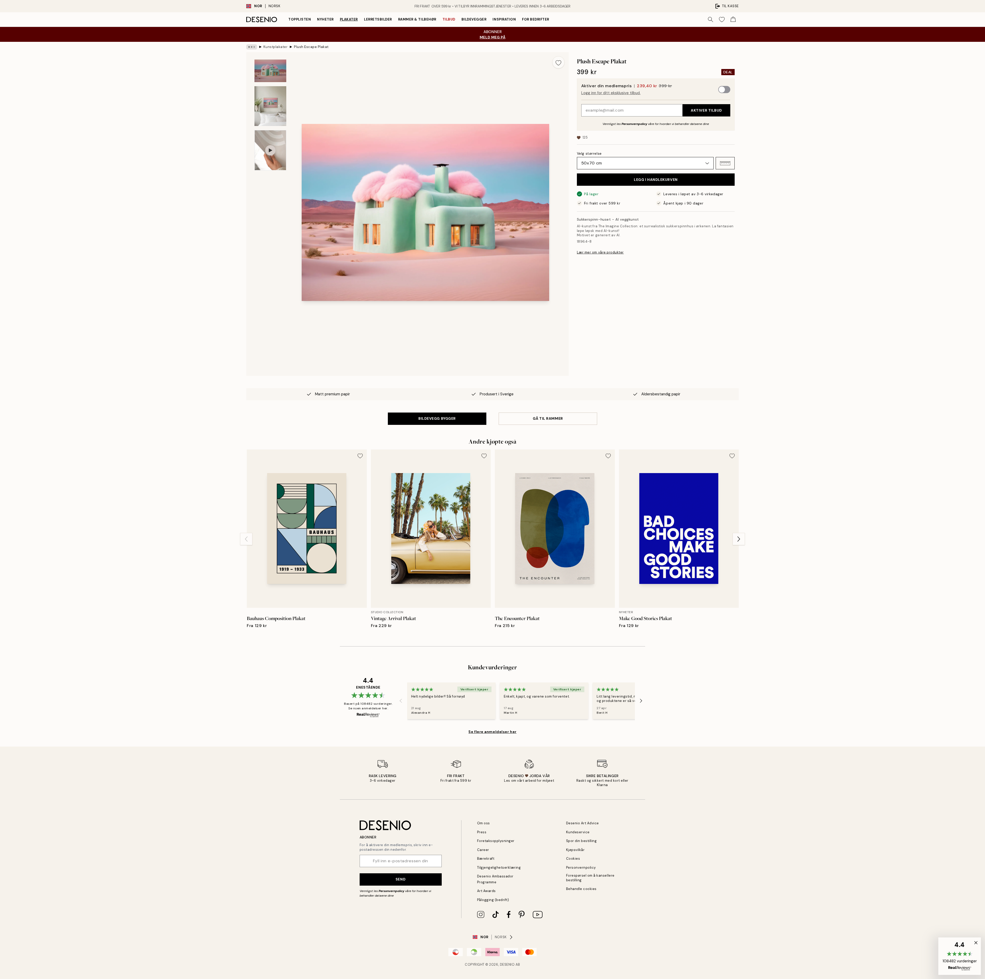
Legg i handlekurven (656, 179)
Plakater (349, 19)
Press (482, 832)
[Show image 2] (270, 106)
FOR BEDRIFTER (535, 19)
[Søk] (710, 19)
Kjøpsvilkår (575, 850)
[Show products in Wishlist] (721, 19)
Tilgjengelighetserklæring (499, 867)
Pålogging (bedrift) (493, 900)
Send (401, 879)
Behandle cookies (581, 889)
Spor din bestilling (581, 841)
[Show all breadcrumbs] (251, 47)
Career (483, 850)
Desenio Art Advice (582, 823)
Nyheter (325, 19)
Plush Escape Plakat (311, 47)
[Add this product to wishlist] (558, 62)
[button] (725, 163)
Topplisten (299, 19)
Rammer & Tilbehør (417, 19)
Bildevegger (474, 19)
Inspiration (504, 19)
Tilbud (448, 19)
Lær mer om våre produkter (600, 252)
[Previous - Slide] (246, 539)
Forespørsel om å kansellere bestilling (590, 877)
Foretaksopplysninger (496, 841)
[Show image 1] (270, 71)
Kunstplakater (275, 47)
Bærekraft (486, 858)
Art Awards (486, 891)
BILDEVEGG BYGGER (437, 418)
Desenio (507, 964)
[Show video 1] (270, 150)
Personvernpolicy (634, 124)
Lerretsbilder (378, 19)
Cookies (573, 858)
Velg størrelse (589, 153)
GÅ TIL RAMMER (548, 418)
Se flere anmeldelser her (492, 731)
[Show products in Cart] (733, 19)
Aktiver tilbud (706, 110)
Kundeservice (578, 832)
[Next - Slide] (739, 539)
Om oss (483, 823)
